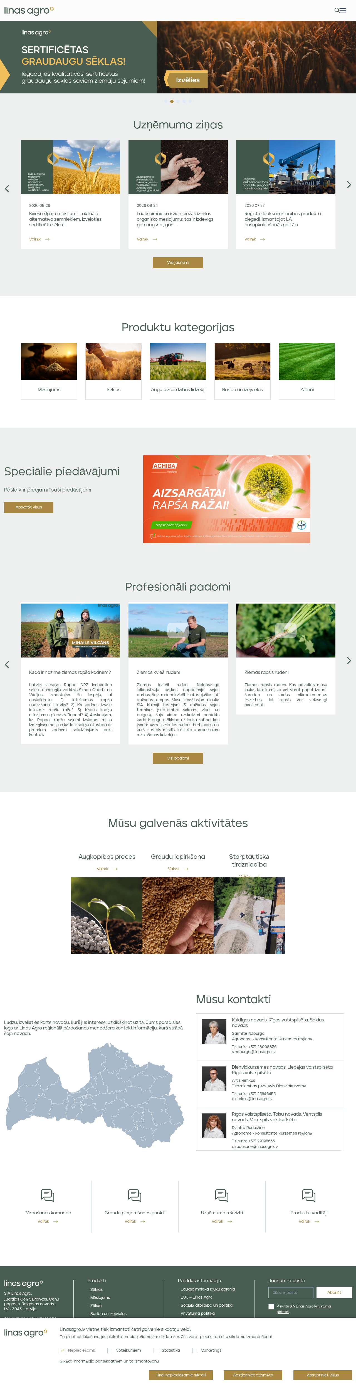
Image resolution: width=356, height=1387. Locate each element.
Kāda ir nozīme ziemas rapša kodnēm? (70, 672)
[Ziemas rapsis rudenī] (285, 630)
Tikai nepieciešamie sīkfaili (181, 1375)
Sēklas (96, 1290)
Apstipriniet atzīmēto (253, 1375)
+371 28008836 (262, 1047)
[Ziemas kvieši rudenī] (178, 630)
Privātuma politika (198, 1314)
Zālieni (96, 1306)
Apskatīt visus (29, 507)
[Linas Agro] (29, 10)
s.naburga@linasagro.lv (254, 1052)
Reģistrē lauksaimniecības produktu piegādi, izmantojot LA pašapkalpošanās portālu (282, 219)
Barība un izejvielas (108, 1314)
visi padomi (178, 758)
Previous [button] (6, 189)
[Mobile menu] (342, 10)
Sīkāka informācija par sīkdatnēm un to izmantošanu (109, 1361)
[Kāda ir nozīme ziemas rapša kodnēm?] (70, 630)
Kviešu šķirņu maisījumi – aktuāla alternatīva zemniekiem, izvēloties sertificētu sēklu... (65, 219)
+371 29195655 (261, 1141)
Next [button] (349, 185)
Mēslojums (100, 1298)
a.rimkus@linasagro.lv (252, 1099)
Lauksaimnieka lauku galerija (208, 1289)
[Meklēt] (336, 10)
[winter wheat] (178, 57)
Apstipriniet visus (323, 1375)
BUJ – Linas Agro (196, 1297)
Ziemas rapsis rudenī (266, 672)
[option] (178, 57)
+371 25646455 (262, 1094)
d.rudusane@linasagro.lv (255, 1147)
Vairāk (35, 239)
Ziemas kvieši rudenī (158, 672)
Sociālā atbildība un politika (207, 1305)
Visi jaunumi (178, 263)
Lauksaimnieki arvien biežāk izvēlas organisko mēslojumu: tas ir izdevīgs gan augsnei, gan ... (175, 219)
